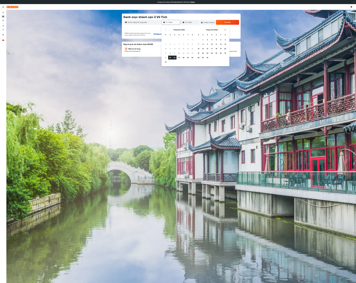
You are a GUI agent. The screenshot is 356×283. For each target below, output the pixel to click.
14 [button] (183, 49)
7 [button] (183, 44)
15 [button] (188, 49)
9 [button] (192, 44)
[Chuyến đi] (3, 35)
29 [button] (188, 57)
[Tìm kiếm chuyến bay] (3, 13)
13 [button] (179, 49)
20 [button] (179, 53)
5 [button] (174, 44)
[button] (354, 2)
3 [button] (165, 44)
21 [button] (183, 53)
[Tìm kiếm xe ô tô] (3, 20)
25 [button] (170, 57)
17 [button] (165, 53)
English (193, 2)
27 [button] (179, 57)
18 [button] (170, 53)
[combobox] (144, 22)
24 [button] (166, 57)
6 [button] (225, 40)
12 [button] (174, 49)
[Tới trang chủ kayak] (12, 7)
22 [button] (188, 53)
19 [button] (174, 53)
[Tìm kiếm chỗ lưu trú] (3, 16)
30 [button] (192, 57)
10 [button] (166, 49)
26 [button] (174, 57)
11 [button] (170, 49)
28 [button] (183, 57)
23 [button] (192, 53)
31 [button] (165, 62)
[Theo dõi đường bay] (3, 30)
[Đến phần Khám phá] (3, 26)
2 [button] (192, 40)
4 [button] (170, 44)
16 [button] (192, 49)
